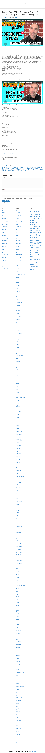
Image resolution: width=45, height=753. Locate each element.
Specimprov (18, 658)
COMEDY (33, 224)
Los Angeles (18, 507)
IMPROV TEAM (18, 168)
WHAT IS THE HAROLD (25, 170)
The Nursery (18, 700)
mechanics (18, 521)
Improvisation (18, 448)
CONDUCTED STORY (23, 165)
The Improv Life (19, 697)
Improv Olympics (19, 442)
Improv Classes (19, 429)
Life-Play (17, 492)
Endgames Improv (19, 355)
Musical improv (19, 543)
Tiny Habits (18, 711)
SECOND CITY (33, 169)
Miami (17, 527)
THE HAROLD (8, 170)
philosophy (18, 580)
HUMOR (35, 232)
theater (17, 701)
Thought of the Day (19, 709)
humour (17, 420)
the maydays (18, 698)
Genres (17, 387)
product (17, 600)
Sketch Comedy (19, 655)
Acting (17, 235)
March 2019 (4, 251)
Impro (17, 426)
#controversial (18, 213)
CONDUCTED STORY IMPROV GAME (34, 165)
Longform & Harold (19, 506)
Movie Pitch (36, 256)
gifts (17, 389)
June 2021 (4, 210)
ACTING (39, 211)
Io (16, 464)
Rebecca (17, 613)
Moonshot (18, 537)
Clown (17, 296)
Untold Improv (18, 720)
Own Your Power (19, 563)
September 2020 (5, 224)
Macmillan (18, 510)
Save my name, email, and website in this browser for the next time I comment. (18, 198)
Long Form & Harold (19, 501)
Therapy (17, 708)
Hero (17, 409)
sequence (18, 642)
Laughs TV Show (35, 253)
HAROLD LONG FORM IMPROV (14, 166)
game (17, 381)
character (18, 282)
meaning (17, 520)
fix (16, 367)
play (17, 583)
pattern (17, 569)
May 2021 (4, 212)
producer (17, 599)
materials (17, 515)
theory (17, 706)
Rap (17, 611)
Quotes (17, 610)
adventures (18, 241)
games (17, 383)
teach (17, 681)
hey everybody (18, 411)
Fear (17, 364)
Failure (17, 363)
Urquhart (17, 723)
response (18, 619)
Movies (17, 538)
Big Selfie (18, 255)
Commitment (18, 310)
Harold (17, 401)
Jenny (17, 471)
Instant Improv (18, 457)
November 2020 (5, 221)
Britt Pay (17, 268)
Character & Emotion (20, 283)
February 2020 (4, 234)
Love (17, 509)
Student (17, 675)
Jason (17, 467)
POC (17, 586)
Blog (17, 265)
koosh (17, 484)
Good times (18, 394)
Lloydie (17, 496)
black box (18, 263)
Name (3, 189)
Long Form (18, 499)
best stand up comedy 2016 (35, 216)
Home (22, 7)
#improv (17, 218)
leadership (18, 487)
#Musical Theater (19, 221)
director (17, 342)
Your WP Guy (34, 751)
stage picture (18, 664)
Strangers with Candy (20, 672)
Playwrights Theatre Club (20, 585)
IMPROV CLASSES (9, 167)
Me (16, 518)
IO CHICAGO (36, 247)
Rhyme (17, 624)
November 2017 (5, 268)
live (16, 493)
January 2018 (4, 265)
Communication (19, 311)
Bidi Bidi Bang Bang (19, 254)
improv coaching (19, 431)
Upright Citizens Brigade (20, 722)
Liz (16, 495)
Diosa (17, 341)
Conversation (18, 316)
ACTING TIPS (33, 214)
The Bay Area (18, 695)
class (17, 293)
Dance (17, 330)
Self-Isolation (18, 639)
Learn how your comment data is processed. (23, 202)
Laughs (38, 249)
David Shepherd (19, 333)
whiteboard (18, 734)
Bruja (17, 269)
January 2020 (4, 235)
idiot (17, 423)
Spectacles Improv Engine (20, 663)
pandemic (18, 566)
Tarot (17, 680)
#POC (17, 223)
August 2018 (4, 255)
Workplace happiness (20, 740)
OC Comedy (18, 549)
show (17, 649)
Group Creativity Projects (20, 397)
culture (17, 327)
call (16, 272)
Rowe (17, 627)
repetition (18, 616)
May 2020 (4, 230)
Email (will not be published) (7, 193)
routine (17, 625)
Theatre (17, 703)
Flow (17, 369)
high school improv (19, 412)
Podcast (17, 588)
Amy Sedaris (18, 244)
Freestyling (18, 372)
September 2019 (5, 241)
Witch (17, 737)
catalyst (17, 277)
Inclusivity (18, 454)
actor (17, 237)
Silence (17, 652)
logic (17, 498)
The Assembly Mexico (20, 694)
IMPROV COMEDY (16, 167)
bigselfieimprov (19, 257)
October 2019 (4, 240)
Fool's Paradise (19, 370)
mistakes (17, 535)
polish (17, 593)
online (17, 558)
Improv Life (18, 437)
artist (17, 248)
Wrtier (17, 745)
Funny (17, 380)
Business (17, 271)
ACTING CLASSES (15, 165)
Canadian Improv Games (20, 274)
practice (17, 596)
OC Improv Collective (20, 552)
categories (18, 279)
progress (17, 602)
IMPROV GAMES (33, 167)
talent (17, 678)
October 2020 (4, 223)
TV (16, 714)
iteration (17, 465)
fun (16, 378)
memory (17, 524)
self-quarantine (19, 641)
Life (17, 490)
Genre (17, 386)
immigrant (18, 425)
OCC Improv (18, 554)
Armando (17, 246)
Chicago (17, 288)
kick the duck (18, 482)
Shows (17, 650)
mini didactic (18, 532)
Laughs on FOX (35, 251)
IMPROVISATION (5, 169)
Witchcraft (18, 739)
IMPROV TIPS (28, 168)
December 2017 (5, 266)
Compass (18, 314)
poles (17, 591)
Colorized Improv (19, 302)
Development (18, 338)
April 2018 (4, 260)
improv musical (19, 440)
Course (17, 321)
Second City (18, 636)
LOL (31, 255)
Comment (4, 177)
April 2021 (4, 213)
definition (17, 335)
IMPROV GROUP (39, 167)
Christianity (18, 291)
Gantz (17, 384)
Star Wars (18, 669)
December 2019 (5, 237)
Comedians (33, 222)
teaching (17, 684)
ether (17, 358)
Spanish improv (19, 656)
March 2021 (4, 215)
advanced (18, 240)
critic (17, 325)
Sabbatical (18, 628)
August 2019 (4, 243)
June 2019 (4, 246)
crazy (17, 324)
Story (17, 670)
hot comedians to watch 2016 (36, 230)
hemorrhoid (18, 408)
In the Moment (18, 451)
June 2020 (4, 229)
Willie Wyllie (18, 736)
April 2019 (4, 249)
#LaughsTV (33, 211)
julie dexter (18, 479)
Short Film (18, 647)
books (17, 266)
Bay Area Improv (19, 251)
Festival (17, 366)
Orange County (19, 560)
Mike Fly (17, 529)
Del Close (18, 336)
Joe (17, 473)
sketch (17, 653)
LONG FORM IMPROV (22, 169)
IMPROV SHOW (5, 168)
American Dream (19, 243)
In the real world (19, 453)
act (16, 232)
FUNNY (36, 226)
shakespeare (18, 644)
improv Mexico (18, 439)
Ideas (17, 422)
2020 (17, 229)
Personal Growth (19, 579)
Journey (17, 478)
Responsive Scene (19, 621)
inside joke (18, 456)
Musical (17, 541)
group (17, 395)
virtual (17, 726)
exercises (18, 361)
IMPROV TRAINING (34, 168)
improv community (19, 434)
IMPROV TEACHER (11, 168)
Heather (17, 403)
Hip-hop (17, 414)
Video (17, 725)
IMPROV (3, 167)
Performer (18, 577)
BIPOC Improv (18, 260)
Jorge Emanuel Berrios (20, 476)
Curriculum (18, 328)
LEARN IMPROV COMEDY (13, 169)
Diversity (17, 344)
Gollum (17, 392)
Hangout (17, 400)
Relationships (18, 614)
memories (18, 523)
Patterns (17, 571)
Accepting (18, 230)
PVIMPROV (29, 169)
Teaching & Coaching (20, 686)
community (18, 313)
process (17, 597)
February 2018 (4, 263)
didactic (17, 339)
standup (17, 667)
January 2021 (4, 218)
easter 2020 (18, 349)
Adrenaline (18, 238)
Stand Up (18, 666)
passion (17, 568)
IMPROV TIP (23, 168)
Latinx (17, 485)
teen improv (18, 689)
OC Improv (18, 551)
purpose (17, 605)
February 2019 (4, 252)
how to (17, 417)
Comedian (18, 305)
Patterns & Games (19, 572)
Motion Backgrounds (8, 153)
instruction (18, 459)
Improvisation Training (20, 450)
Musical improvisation (20, 544)
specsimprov (18, 661)
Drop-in (17, 347)
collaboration (18, 299)
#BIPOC (17, 210)
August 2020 (4, 226)
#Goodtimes (18, 215)
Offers (17, 555)
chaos (17, 280)
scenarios (18, 633)
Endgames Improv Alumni (20, 356)
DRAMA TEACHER (5, 166)
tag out (17, 677)
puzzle (17, 607)
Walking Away (18, 728)
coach (17, 297)
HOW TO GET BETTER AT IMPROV (35, 166)
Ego (17, 353)
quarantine (18, 608)
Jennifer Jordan (19, 470)
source (3, 161)
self (17, 638)
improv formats (19, 436)
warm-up (17, 731)
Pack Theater (18, 565)
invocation (18, 462)
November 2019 (5, 238)
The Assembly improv (20, 692)
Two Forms (18, 715)
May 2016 (4, 269)
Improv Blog (33, 234)
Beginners (18, 252)
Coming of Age (18, 308)
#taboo (17, 224)
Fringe (17, 375)
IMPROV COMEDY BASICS (24, 167)
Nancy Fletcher (19, 546)
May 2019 (4, 248)
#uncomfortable (19, 226)
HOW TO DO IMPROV (25, 166)
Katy (17, 481)
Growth (17, 398)
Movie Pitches (40, 256)
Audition (17, 249)
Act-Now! (17, 234)
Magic (17, 513)
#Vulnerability (18, 227)
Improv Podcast (19, 443)
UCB (20, 170)
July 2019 (4, 244)
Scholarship (18, 635)
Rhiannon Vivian (19, 622)
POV (17, 594)
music (17, 540)
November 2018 (5, 254)
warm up (17, 729)
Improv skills (18, 445)
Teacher (17, 683)
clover (17, 294)
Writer (17, 742)
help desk (18, 406)
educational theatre (19, 352)
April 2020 (4, 232)
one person (18, 557)
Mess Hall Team (19, 526)
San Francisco (18, 630)
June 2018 (4, 257)
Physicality (18, 582)
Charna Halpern (19, 286)
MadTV (17, 512)
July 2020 (4, 227)
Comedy (17, 307)
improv (7, 165)
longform (17, 504)
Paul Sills (17, 574)
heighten (17, 405)
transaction (18, 712)
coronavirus (18, 319)
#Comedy (18, 212)
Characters (18, 285)
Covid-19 (17, 322)
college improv (18, 300)
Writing (17, 743)
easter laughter (19, 350)
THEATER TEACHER (15, 170)
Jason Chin (18, 468)
